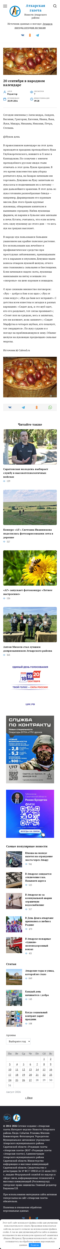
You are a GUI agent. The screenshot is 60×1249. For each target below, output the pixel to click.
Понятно (35, 1245)
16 (50, 1069)
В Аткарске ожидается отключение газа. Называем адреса (38, 877)
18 (16, 1074)
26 (23, 1080)
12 (23, 1069)
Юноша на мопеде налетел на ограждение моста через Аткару (39, 856)
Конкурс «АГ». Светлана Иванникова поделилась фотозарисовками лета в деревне (28, 533)
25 (16, 1080)
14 (37, 1069)
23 (50, 1074)
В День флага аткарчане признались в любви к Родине (39, 921)
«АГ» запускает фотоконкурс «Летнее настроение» (27, 592)
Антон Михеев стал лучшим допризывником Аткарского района (27, 648)
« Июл (28, 1097)
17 (9, 1074)
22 (44, 1074)
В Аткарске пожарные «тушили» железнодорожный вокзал (38, 944)
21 (37, 1074)
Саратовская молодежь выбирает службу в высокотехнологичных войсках (25, 472)
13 (30, 1069)
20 (30, 1074)
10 (9, 1069)
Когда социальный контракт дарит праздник (36, 1016)
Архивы (11, 1035)
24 (9, 1080)
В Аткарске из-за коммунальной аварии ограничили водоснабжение (38, 900)
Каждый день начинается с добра (37, 993)
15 (44, 1069)
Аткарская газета (35, 8)
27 (30, 1080)
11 (16, 1069)
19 (23, 1074)
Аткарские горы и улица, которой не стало (39, 972)
